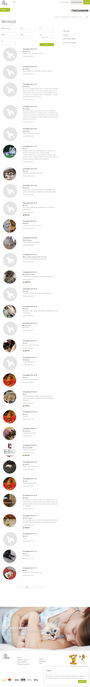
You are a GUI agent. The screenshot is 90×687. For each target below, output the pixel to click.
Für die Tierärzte (64, 2)
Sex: (2, 41)
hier (82, 678)
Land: (41, 34)
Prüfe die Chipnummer (23, 664)
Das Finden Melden (69, 39)
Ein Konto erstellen (77, 2)
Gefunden (66, 31)
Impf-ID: (3, 34)
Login (40, 663)
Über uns (19, 657)
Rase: (21, 28)
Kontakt (41, 659)
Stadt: (21, 34)
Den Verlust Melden (69, 43)
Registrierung (42, 661)
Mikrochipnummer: (5, 28)
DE (13, 2)
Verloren (66, 35)
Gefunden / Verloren (22, 660)
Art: (40, 28)
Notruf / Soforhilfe (22, 662)
